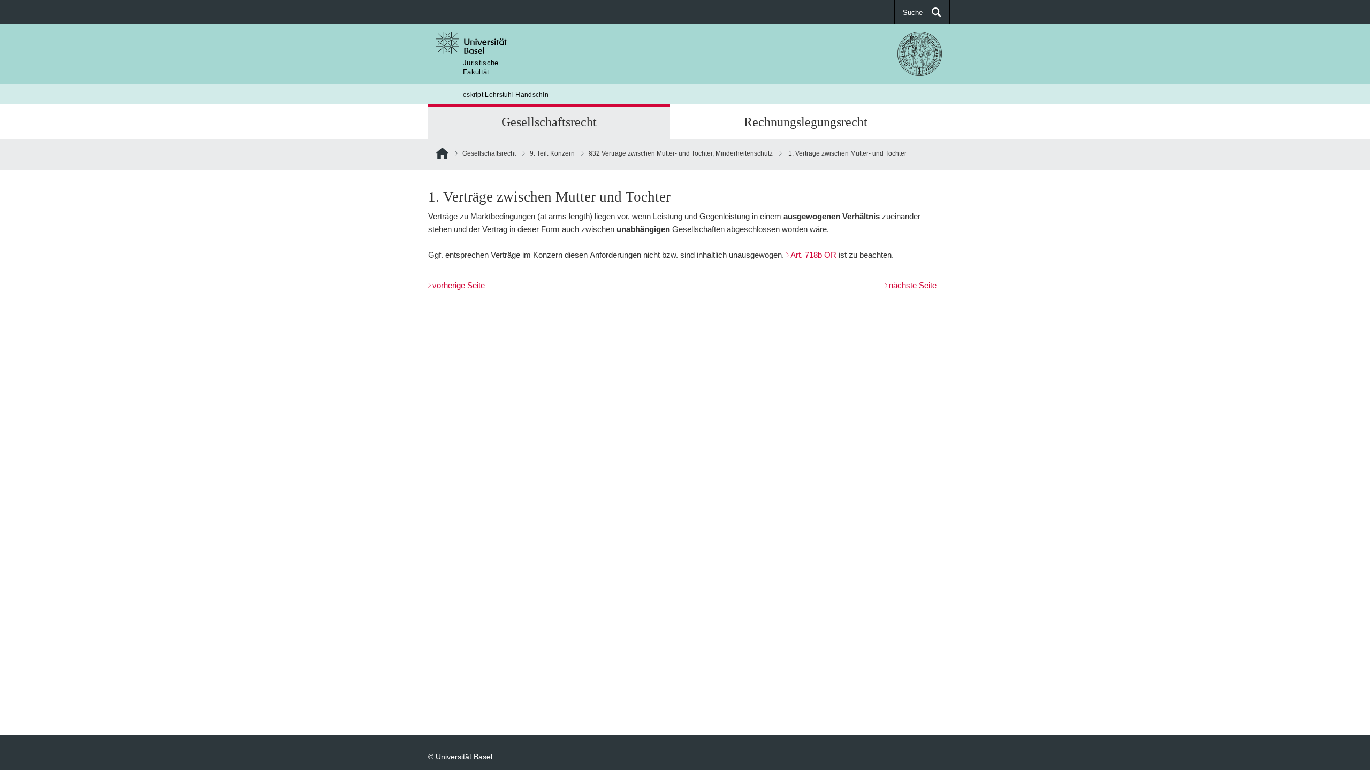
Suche (913, 12)
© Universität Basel (460, 756)
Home (442, 155)
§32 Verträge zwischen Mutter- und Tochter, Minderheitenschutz (681, 153)
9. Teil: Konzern (552, 153)
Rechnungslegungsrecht (805, 121)
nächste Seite (913, 285)
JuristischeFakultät (481, 67)
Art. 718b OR (813, 255)
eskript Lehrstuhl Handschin (506, 94)
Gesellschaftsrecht (549, 121)
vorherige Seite (458, 285)
